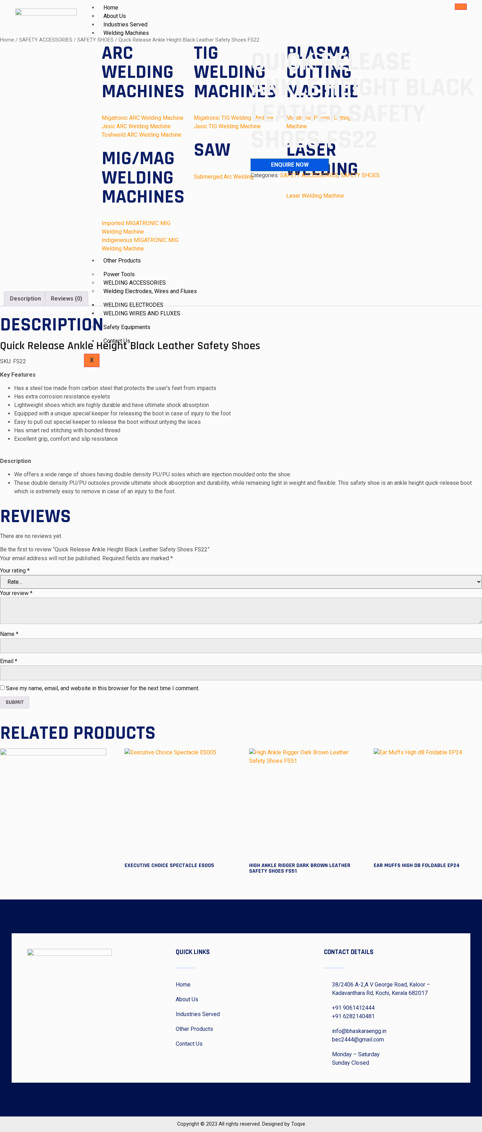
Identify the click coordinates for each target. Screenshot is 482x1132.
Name (9, 634)
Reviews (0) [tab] (66, 298)
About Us (114, 16)
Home (110, 7)
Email (8, 661)
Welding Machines (126, 33)
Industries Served (125, 24)
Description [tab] (25, 298)
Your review (16, 593)
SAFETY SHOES (360, 175)
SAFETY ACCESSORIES (45, 40)
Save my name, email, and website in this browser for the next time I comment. (102, 688)
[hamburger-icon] (461, 7)
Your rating (15, 570)
